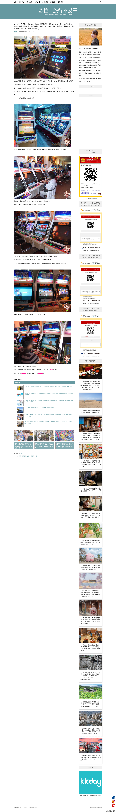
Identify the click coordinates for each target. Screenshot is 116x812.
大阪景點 (32, 456)
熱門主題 (37, 2)
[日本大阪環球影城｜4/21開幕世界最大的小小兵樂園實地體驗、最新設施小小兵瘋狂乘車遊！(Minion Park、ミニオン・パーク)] (64, 435)
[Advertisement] (90, 122)
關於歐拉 (21, 2)
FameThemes (99, 807)
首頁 (15, 2)
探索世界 (53, 2)
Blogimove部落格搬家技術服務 (108, 811)
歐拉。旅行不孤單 (58, 10)
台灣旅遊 (45, 2)
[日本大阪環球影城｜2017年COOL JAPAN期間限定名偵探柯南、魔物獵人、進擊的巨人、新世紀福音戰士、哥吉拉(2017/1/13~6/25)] (44, 435)
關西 (20, 456)
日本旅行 (29, 2)
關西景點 (24, 456)
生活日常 (60, 2)
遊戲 (28, 456)
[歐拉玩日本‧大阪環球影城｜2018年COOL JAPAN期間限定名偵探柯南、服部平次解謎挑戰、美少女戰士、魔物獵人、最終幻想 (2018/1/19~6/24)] (23, 435)
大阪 (15, 31)
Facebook (91, 86)
